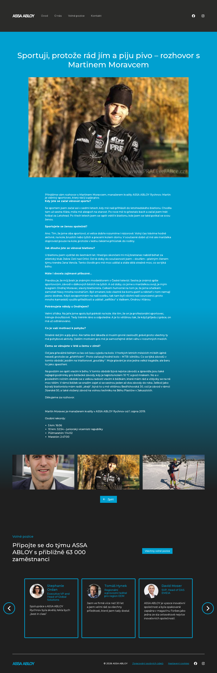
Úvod (44, 15)
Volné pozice (76, 15)
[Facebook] (193, 15)
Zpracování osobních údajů (147, 663)
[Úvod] (23, 15)
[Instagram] (203, 15)
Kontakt (96, 15)
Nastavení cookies (178, 663)
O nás (58, 15)
